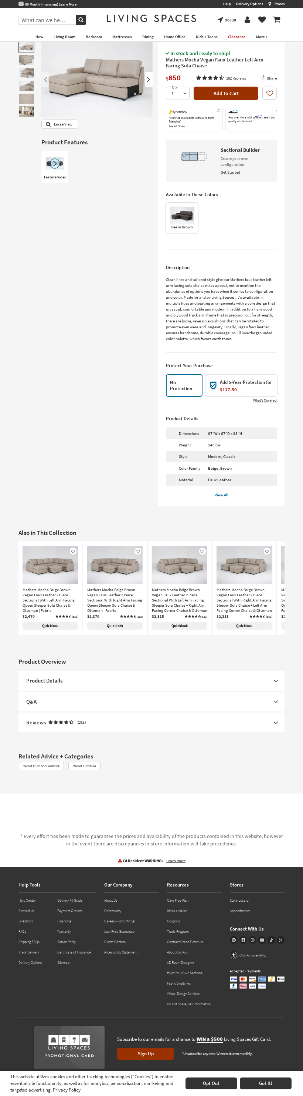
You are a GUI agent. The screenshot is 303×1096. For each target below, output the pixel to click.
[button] (221, 77)
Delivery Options (249, 3)
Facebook (243, 940)
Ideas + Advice (177, 910)
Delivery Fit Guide (69, 900)
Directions (25, 921)
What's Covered (265, 400)
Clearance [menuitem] (237, 36)
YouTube (262, 940)
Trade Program (178, 931)
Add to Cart (226, 93)
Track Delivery (28, 952)
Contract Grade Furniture (185, 941)
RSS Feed (281, 940)
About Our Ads (177, 952)
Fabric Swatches (179, 983)
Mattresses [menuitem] (122, 36)
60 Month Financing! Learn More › (51, 4)
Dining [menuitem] (148, 36)
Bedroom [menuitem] (94, 36)
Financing (64, 921)
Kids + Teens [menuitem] (207, 36)
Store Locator (239, 900)
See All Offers (177, 126)
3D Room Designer (180, 962)
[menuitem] (276, 20)
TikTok (271, 940)
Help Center (27, 900)
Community (112, 910)
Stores (280, 3)
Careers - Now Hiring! (119, 921)
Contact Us (26, 910)
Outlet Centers (115, 941)
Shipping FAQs (29, 941)
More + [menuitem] (262, 36)
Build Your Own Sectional (185, 973)
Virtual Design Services (183, 993)
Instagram (252, 940)
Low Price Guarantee (119, 931)
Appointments (240, 910)
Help (227, 3)
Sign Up (146, 1053)
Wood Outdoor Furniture (41, 766)
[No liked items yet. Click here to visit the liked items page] (262, 20)
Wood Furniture (84, 766)
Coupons (173, 921)
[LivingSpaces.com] (151, 18)
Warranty (64, 931)
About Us (110, 900)
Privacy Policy (67, 1090)
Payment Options (69, 910)
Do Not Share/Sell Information (189, 1004)
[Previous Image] (45, 79)
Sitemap (63, 962)
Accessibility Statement (120, 952)
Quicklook (50, 625)
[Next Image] (149, 79)
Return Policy (66, 941)
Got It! (265, 1083)
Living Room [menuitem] (64, 36)
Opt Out (211, 1083)
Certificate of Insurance (74, 952)
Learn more (175, 860)
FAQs (22, 931)
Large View (63, 124)
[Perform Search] (81, 20)
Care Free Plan (177, 900)
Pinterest (234, 940)
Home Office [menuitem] (174, 36)
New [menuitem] (39, 36)
